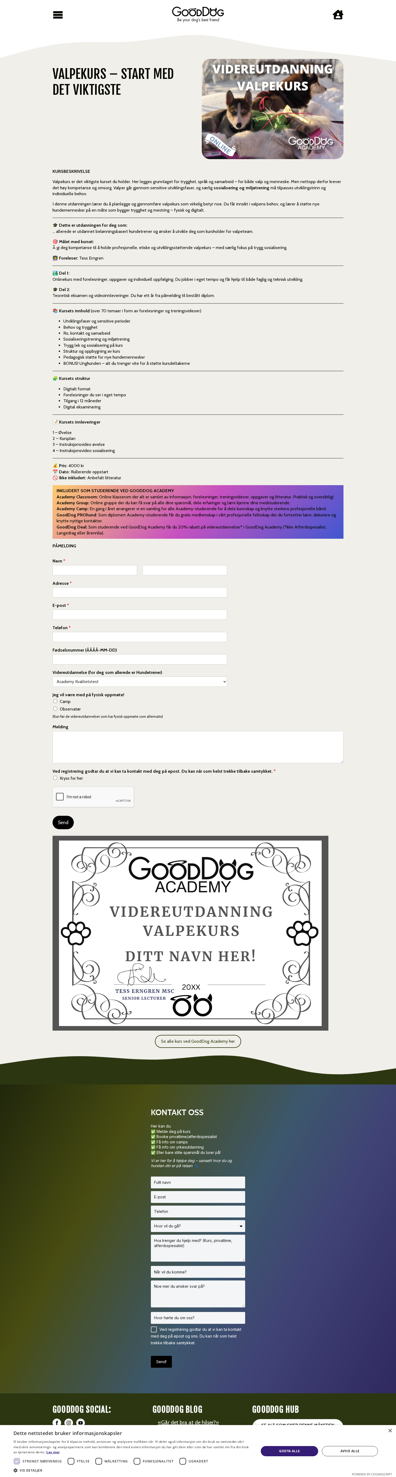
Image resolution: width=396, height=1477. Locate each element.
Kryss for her (71, 778)
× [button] (390, 1431)
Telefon (62, 627)
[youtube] (80, 1423)
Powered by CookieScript (372, 1474)
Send (63, 822)
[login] (338, 14)
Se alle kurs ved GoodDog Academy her (198, 1041)
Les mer (53, 1452)
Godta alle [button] (289, 1451)
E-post (61, 605)
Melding (60, 726)
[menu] (58, 14)
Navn (59, 561)
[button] (132, 1470)
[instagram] (68, 1423)
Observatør (70, 709)
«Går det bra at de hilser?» (188, 1422)
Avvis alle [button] (350, 1451)
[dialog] (198, 1451)
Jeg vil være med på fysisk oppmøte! (88, 694)
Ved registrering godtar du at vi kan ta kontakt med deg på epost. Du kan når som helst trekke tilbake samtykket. (164, 771)
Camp (65, 701)
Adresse (62, 583)
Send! (161, 1361)
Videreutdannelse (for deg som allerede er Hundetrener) (107, 672)
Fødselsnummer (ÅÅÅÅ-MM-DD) (85, 650)
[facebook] (57, 1423)
